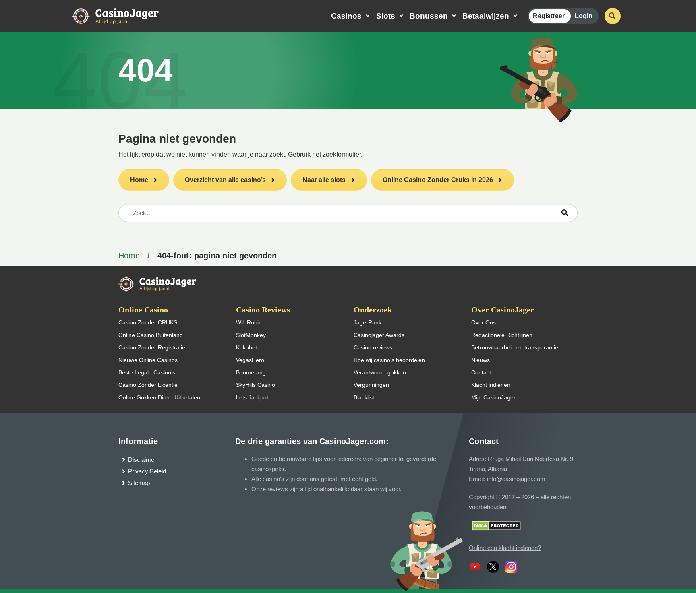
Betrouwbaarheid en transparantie (514, 347)
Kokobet (246, 347)
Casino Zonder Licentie (148, 385)
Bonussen (429, 16)
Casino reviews (373, 347)
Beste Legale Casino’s (146, 372)
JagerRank (367, 322)
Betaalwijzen (485, 16)
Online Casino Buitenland (150, 335)
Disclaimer (142, 459)
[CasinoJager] (124, 15)
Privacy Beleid (147, 471)
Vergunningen (371, 385)
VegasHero (250, 360)
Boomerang (251, 372)
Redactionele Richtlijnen (501, 335)
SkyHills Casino (255, 385)
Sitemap (139, 482)
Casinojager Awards (379, 335)
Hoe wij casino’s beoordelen (389, 360)
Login (583, 15)
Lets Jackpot (252, 397)
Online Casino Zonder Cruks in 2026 (438, 179)
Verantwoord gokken (380, 372)
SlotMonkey (251, 335)
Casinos (346, 16)
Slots (385, 16)
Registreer (549, 15)
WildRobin (249, 322)
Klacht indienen (490, 385)
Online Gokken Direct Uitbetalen (159, 397)
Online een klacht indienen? (505, 547)
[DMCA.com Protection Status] (496, 525)
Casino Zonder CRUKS (147, 322)
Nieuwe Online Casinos (148, 360)
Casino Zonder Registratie (151, 347)
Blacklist (364, 397)
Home (139, 179)
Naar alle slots (324, 179)
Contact (481, 372)
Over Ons (483, 322)
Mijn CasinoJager (493, 397)
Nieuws (480, 360)
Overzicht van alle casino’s (225, 179)
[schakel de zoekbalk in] (613, 16)
